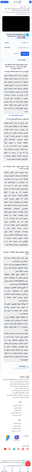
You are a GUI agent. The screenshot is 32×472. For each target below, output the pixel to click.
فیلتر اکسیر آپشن (17, 405)
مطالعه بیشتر (22, 464)
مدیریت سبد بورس (16, 431)
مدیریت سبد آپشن (16, 415)
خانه (29, 7)
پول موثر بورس (17, 426)
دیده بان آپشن (17, 410)
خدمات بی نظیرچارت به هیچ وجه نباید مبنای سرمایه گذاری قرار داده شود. (15, 463)
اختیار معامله (23, 7)
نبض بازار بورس (17, 423)
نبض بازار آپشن (17, 408)
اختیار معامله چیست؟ (16, 115)
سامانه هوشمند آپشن (16, 413)
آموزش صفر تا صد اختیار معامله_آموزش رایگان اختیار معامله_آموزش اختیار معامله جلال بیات (17, 9)
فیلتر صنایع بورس (16, 428)
